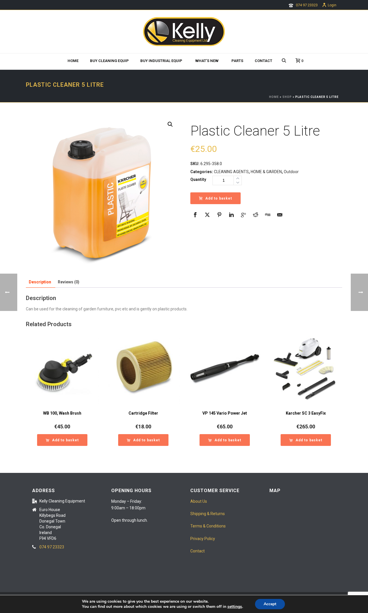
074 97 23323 (307, 5)
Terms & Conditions (208, 526)
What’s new (206, 61)
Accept (270, 604)
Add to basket (218, 198)
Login (332, 5)
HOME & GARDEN (266, 171)
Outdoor (291, 171)
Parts (237, 61)
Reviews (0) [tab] (68, 282)
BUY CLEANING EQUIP (109, 61)
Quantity (198, 179)
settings (234, 606)
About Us (198, 501)
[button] (170, 124)
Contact (263, 61)
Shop (287, 96)
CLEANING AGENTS (231, 171)
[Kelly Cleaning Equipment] (184, 31)
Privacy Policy (202, 538)
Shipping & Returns (207, 513)
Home (73, 61)
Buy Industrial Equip (161, 61)
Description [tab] (40, 282)
